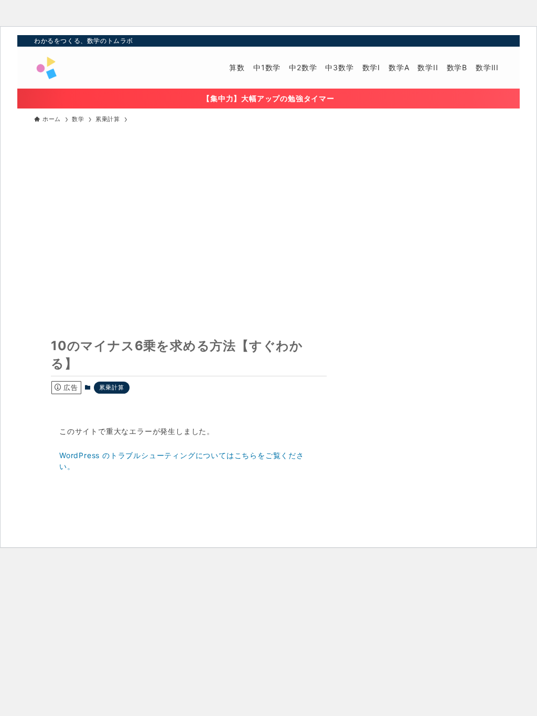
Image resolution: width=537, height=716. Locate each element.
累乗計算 (111, 387)
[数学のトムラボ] (46, 67)
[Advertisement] (268, 209)
